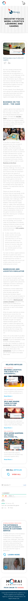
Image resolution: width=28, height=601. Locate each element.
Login (24, 485)
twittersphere (7, 350)
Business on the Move (9, 163)
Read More (8, 396)
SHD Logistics (20, 228)
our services (6, 345)
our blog (5, 339)
